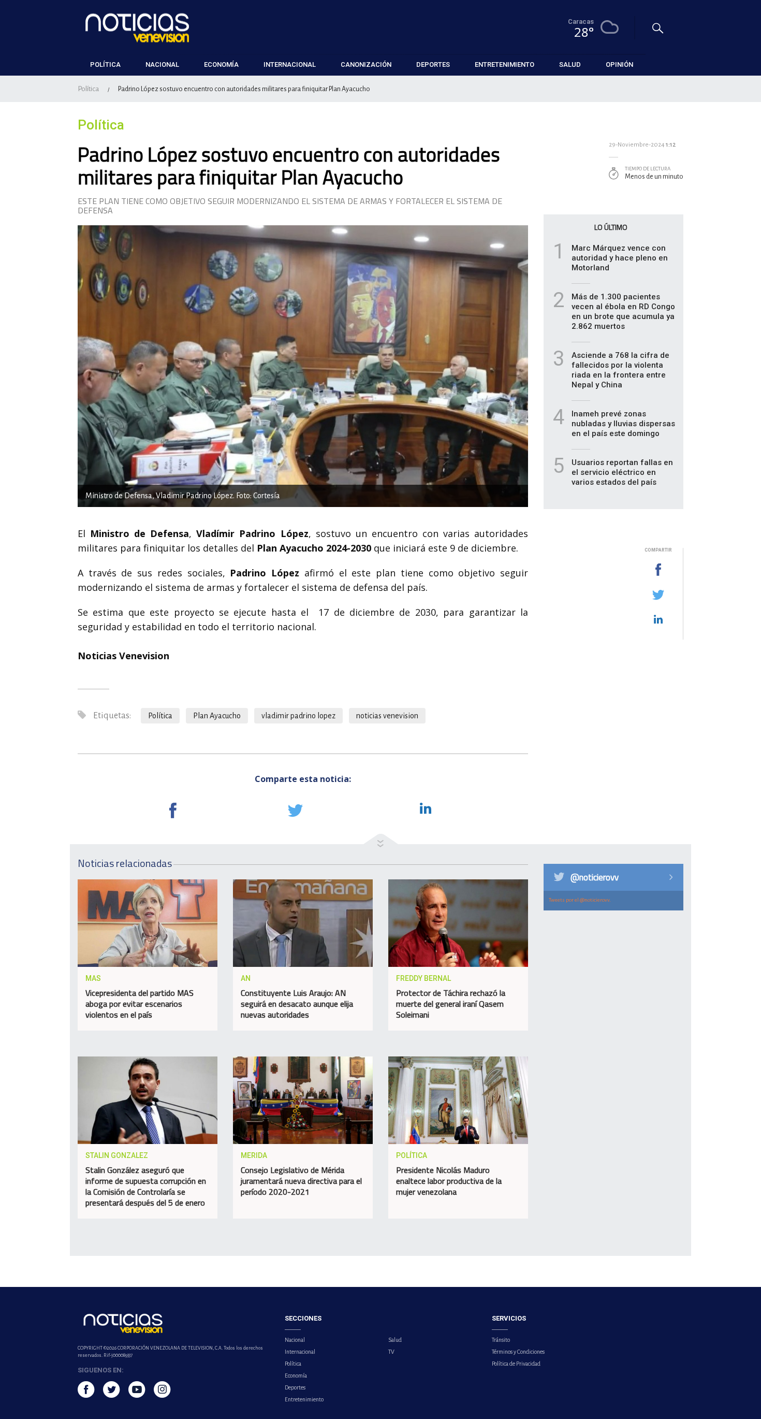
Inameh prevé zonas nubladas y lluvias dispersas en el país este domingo (623, 423)
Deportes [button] (433, 64)
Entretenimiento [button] (504, 64)
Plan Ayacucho (217, 716)
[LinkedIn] (658, 620)
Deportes (295, 1387)
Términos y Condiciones (518, 1352)
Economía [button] (221, 64)
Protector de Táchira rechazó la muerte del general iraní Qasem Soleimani (450, 1004)
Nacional (295, 1340)
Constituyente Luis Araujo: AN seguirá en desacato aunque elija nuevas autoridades (297, 1004)
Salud (395, 1340)
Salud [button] (570, 64)
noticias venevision (387, 716)
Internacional (300, 1352)
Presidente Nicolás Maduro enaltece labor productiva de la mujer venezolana (449, 1181)
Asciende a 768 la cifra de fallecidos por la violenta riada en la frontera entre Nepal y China (620, 370)
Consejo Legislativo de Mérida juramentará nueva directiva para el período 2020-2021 (301, 1181)
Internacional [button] (290, 64)
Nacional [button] (162, 64)
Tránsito (501, 1340)
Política (88, 89)
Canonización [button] (366, 64)
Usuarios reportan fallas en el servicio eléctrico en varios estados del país (622, 472)
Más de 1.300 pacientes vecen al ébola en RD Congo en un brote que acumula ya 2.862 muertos (623, 311)
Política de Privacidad (516, 1363)
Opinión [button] (619, 64)
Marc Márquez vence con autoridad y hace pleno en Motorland (620, 257)
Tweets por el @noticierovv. (580, 900)
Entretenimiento (304, 1399)
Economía (296, 1375)
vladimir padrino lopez (298, 716)
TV (391, 1352)
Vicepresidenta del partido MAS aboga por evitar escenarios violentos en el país (139, 1004)
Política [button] (105, 64)
